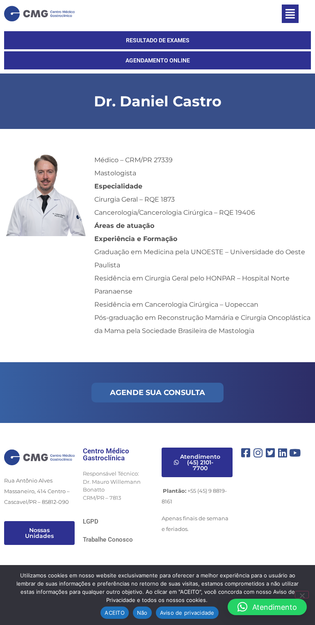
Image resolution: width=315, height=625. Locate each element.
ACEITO (115, 612)
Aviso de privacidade (187, 612)
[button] (290, 14)
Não (142, 612)
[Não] (302, 594)
